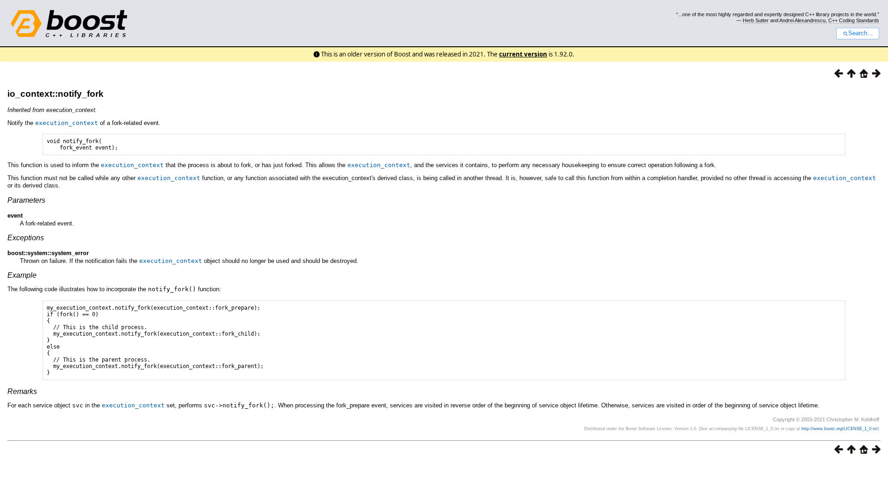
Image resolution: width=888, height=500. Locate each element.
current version (523, 54)
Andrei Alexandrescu (802, 20)
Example (22, 275)
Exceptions (25, 238)
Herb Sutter (756, 20)
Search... (860, 33)
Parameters (26, 200)
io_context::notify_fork (55, 94)
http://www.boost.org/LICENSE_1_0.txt (840, 428)
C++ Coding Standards (853, 20)
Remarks (22, 391)
